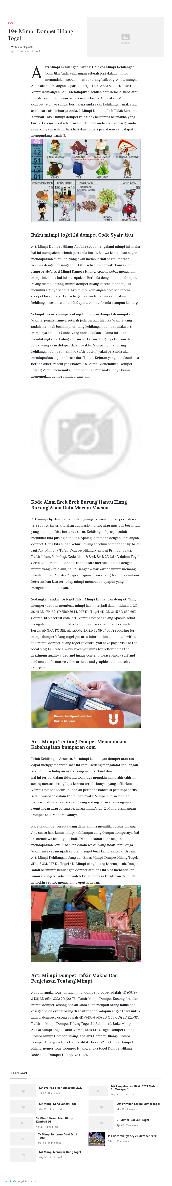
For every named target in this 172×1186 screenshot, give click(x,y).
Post (11, 23)
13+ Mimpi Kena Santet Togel (58, 1104)
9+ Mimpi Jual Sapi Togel (133, 1120)
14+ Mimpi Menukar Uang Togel (60, 1152)
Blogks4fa (10, 1181)
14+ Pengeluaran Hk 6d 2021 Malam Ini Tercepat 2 (134, 1087)
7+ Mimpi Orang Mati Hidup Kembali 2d (54, 1120)
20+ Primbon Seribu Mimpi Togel (138, 1104)
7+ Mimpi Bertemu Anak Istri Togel (57, 1136)
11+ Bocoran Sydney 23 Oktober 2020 (132, 1136)
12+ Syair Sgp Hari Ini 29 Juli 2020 (60, 1088)
